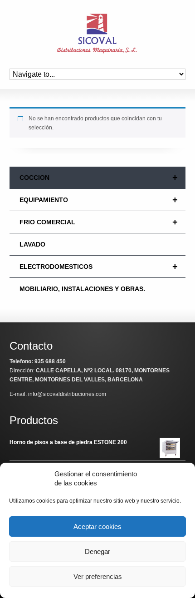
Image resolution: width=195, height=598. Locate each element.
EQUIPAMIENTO (99, 200)
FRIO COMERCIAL (99, 222)
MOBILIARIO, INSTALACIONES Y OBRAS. (82, 288)
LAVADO (32, 244)
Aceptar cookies (97, 526)
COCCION (99, 178)
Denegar (97, 551)
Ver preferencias (97, 576)
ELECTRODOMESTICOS (99, 267)
